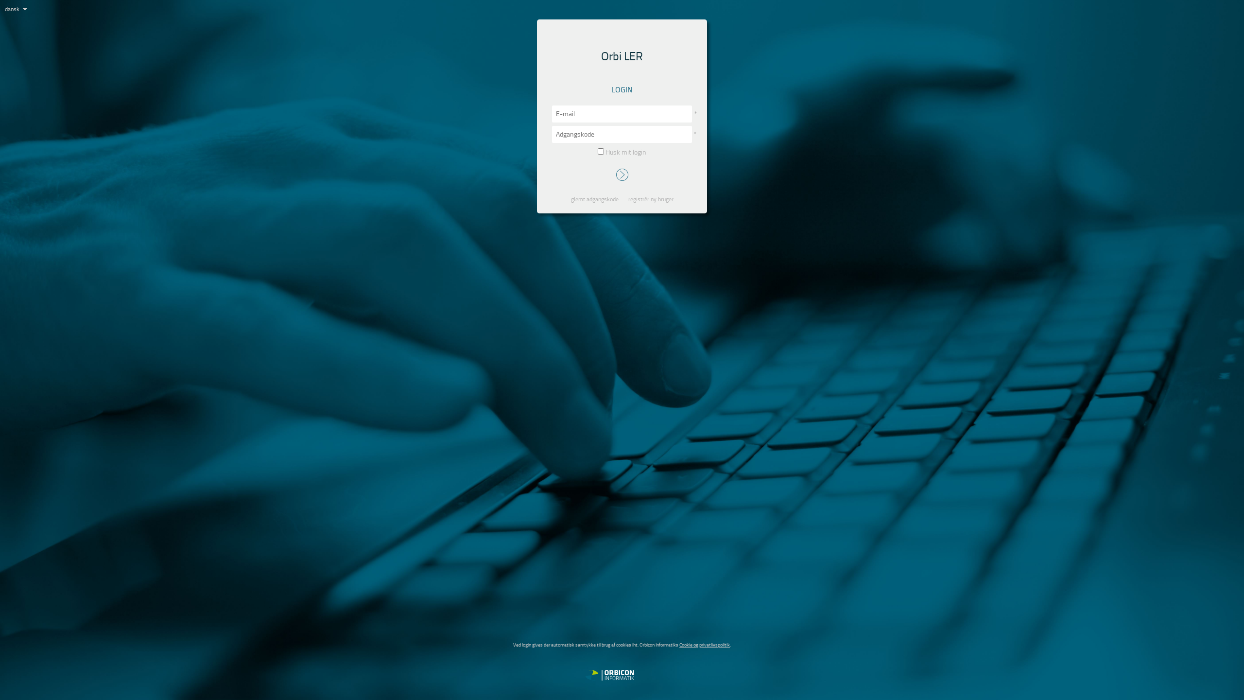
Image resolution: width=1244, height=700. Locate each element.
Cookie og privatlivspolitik (704, 645)
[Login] (622, 175)
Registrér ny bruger (651, 199)
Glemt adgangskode (595, 199)
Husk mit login (625, 152)
